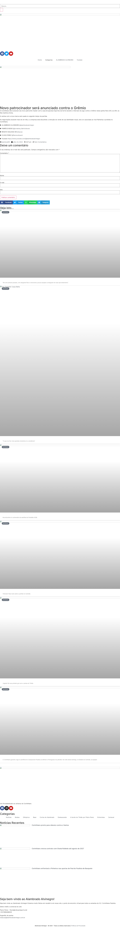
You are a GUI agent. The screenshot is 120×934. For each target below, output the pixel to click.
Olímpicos (26, 817)
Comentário (4, 153)
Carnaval (111, 817)
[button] (6, 202)
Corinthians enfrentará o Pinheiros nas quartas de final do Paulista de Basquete (62, 868)
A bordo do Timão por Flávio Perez (82, 817)
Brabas (17, 817)
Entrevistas (101, 817)
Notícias (8, 817)
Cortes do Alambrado (47, 817)
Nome (2, 175)
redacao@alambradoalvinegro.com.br (12, 917)
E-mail (2, 182)
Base (34, 817)
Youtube (79, 60)
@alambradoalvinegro (26, 125)
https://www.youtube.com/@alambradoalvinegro (24, 138)
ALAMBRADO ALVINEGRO (64, 60)
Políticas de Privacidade (78, 925)
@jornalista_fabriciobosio (21, 128)
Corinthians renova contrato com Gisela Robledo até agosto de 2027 (58, 848)
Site (1, 189)
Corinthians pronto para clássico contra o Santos (50, 825)
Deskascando (62, 817)
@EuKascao (19, 132)
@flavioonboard (17, 135)
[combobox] (60, 6)
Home (40, 60)
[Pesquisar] (1, 10)
